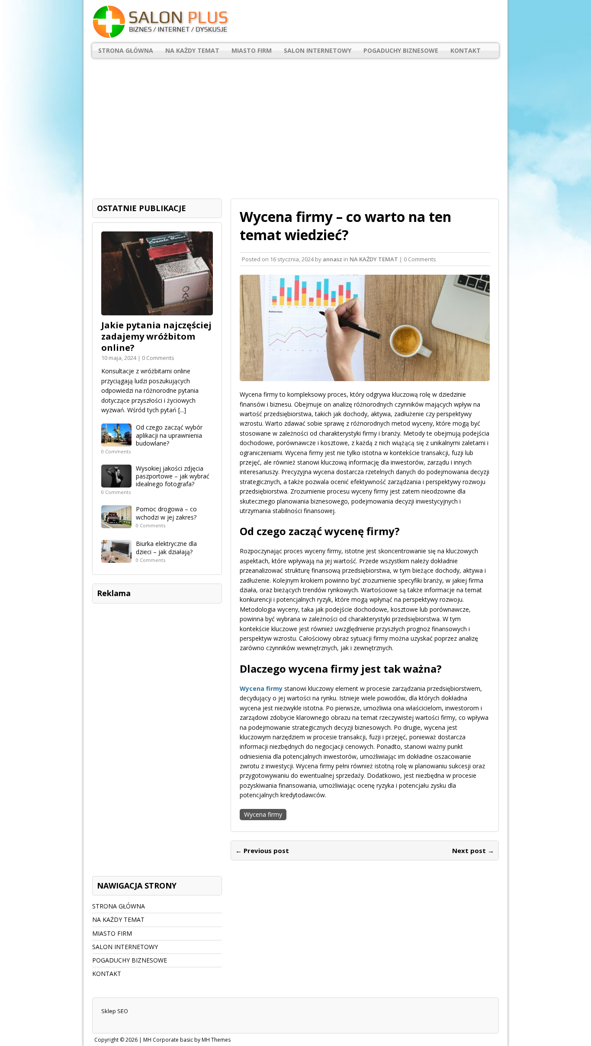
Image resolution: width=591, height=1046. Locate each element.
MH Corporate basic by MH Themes (187, 1039)
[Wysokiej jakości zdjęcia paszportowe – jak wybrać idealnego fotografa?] (116, 482)
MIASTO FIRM (251, 50)
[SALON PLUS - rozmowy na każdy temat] (295, 21)
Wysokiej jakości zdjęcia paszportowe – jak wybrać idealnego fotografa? (172, 476)
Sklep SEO (114, 1011)
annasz (332, 259)
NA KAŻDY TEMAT (192, 50)
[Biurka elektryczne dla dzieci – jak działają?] (116, 558)
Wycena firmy (263, 814)
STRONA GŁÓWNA (125, 50)
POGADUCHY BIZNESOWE (400, 50)
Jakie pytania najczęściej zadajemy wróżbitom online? (156, 336)
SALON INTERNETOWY (317, 50)
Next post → (473, 850)
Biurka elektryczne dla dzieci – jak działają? (166, 547)
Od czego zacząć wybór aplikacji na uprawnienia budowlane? (169, 435)
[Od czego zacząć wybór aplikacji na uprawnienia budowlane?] (116, 441)
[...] (182, 410)
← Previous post (262, 850)
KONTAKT (465, 50)
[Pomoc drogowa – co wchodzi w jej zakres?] (116, 523)
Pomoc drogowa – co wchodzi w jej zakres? (166, 513)
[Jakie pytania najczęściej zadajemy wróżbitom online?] (157, 310)
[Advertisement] (295, 125)
